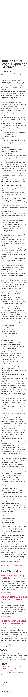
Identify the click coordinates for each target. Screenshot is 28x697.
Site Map (12, 695)
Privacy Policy (4, 695)
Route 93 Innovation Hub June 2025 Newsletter (14, 622)
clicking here (13, 106)
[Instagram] (10, 689)
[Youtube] (15, 689)
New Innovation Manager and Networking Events (14, 576)
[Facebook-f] (2, 689)
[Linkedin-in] (6, 689)
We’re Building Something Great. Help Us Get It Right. (14, 599)
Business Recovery (9, 73)
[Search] (1, 677)
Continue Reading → (7, 592)
